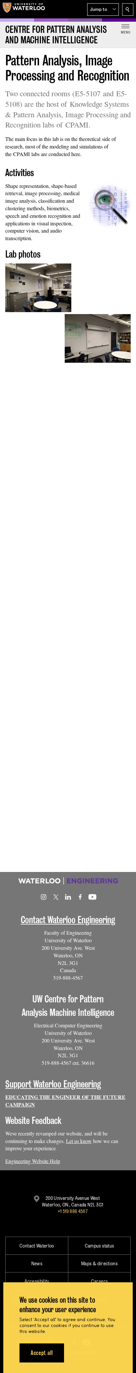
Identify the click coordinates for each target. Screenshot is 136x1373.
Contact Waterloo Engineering (68, 920)
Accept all (42, 1352)
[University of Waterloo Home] (24, 9)
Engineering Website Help (32, 1160)
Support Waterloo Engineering (53, 1084)
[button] (103, 9)
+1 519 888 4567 (72, 1211)
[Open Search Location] (127, 9)
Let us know (79, 1140)
